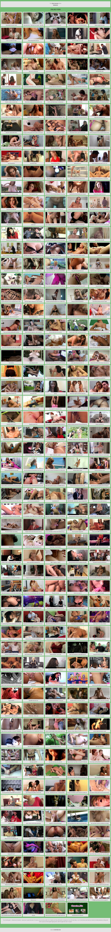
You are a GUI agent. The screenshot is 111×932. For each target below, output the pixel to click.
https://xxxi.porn (55, 3)
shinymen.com (57, 929)
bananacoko (55, 5)
